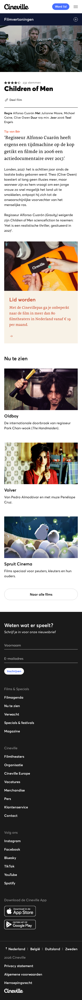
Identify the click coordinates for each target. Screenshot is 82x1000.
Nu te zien (12, 706)
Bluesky (10, 858)
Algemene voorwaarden (23, 974)
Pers (7, 799)
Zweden (71, 949)
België (35, 949)
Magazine (12, 731)
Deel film (15, 100)
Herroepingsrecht (18, 983)
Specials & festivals (19, 723)
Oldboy (11, 416)
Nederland (16, 949)
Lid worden (22, 299)
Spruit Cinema (18, 564)
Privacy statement (18, 966)
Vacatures (12, 782)
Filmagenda (13, 697)
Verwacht (11, 714)
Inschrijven (14, 671)
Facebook (12, 849)
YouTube (10, 875)
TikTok (9, 866)
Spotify (9, 883)
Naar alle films (41, 594)
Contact (10, 815)
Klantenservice (16, 807)
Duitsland (52, 949)
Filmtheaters (14, 756)
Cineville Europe (17, 773)
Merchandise (14, 790)
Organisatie (13, 765)
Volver (10, 490)
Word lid (61, 6)
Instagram (12, 841)
